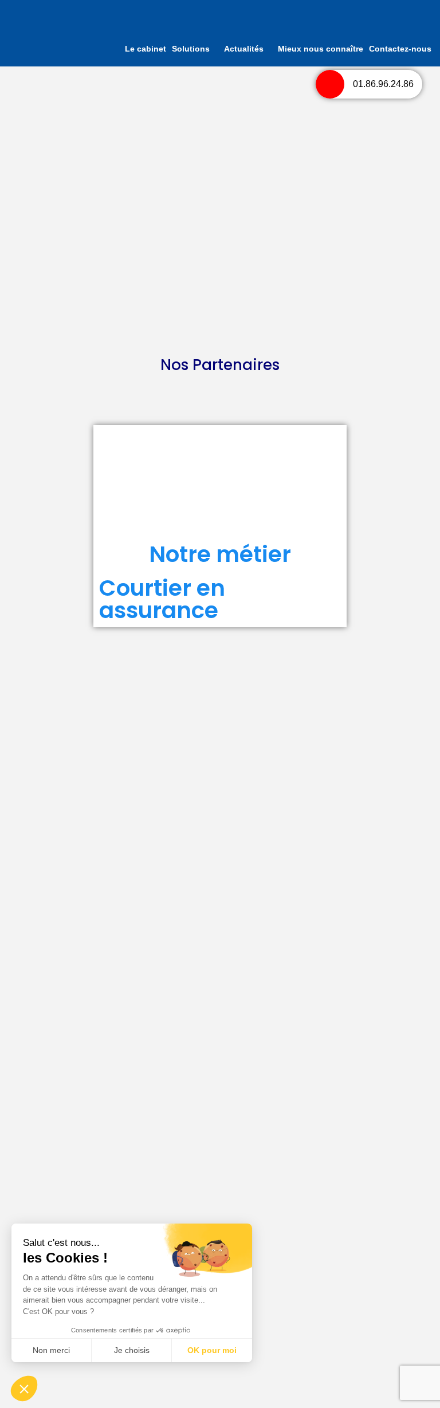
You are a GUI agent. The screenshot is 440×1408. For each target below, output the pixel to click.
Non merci (51, 1350)
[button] (24, 1388)
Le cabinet (145, 48)
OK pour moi (212, 1350)
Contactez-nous (400, 48)
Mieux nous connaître (320, 48)
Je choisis (132, 1350)
